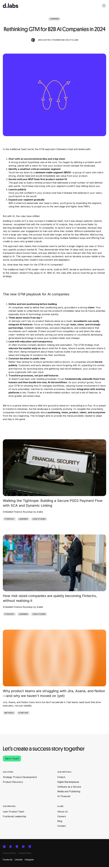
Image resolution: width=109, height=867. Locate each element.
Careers (61, 816)
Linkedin (19, 859)
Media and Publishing (68, 791)
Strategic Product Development (20, 777)
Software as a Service (69, 786)
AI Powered (63, 796)
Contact (61, 825)
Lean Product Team (13, 811)
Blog (59, 821)
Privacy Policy (9, 853)
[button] (103, 5)
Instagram (29, 859)
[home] (10, 5)
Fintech (61, 777)
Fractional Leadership (14, 816)
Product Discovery (13, 781)
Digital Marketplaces (68, 781)
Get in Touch (12, 758)
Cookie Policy (24, 853)
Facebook (7, 859)
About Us (62, 811)
